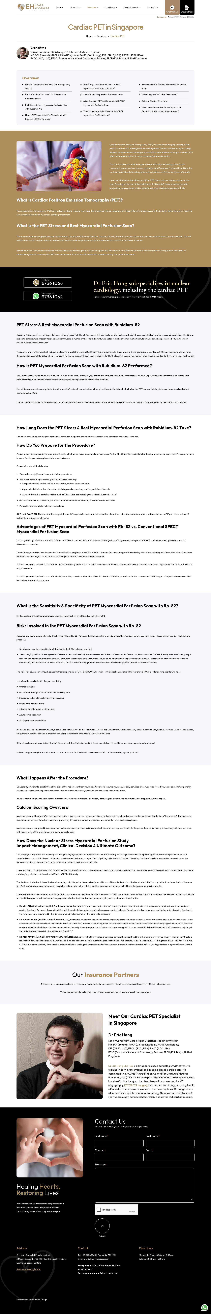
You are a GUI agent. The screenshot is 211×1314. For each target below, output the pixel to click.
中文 (177, 17)
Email (149, 1150)
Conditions (109, 7)
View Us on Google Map (29, 1269)
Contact (100, 1150)
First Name (101, 1136)
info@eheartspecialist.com (96, 1259)
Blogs (44, 1299)
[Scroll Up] (205, 1300)
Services (91, 7)
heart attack (57, 671)
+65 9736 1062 (85, 1269)
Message (101, 1164)
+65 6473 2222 (111, 1273)
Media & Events (130, 7)
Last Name (152, 1136)
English (171, 17)
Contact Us (152, 7)
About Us (75, 7)
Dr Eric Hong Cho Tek (120, 1065)
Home (60, 7)
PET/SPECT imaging (135, 1085)
